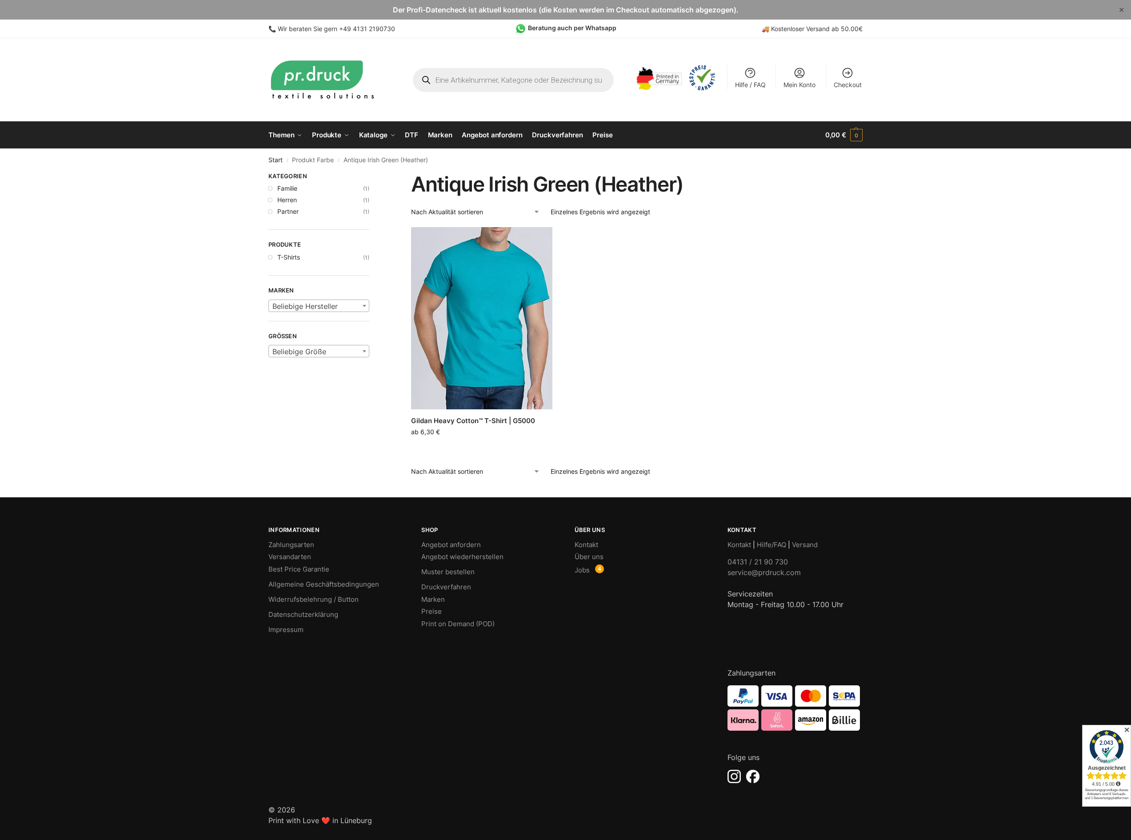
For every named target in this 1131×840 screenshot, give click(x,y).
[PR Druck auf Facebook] (752, 776)
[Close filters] (372, 177)
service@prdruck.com (764, 572)
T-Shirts (288, 257)
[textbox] (319, 306)
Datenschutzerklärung (303, 614)
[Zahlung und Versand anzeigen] (795, 708)
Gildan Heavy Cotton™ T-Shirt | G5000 (473, 420)
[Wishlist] (539, 240)
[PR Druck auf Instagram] (734, 776)
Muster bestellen (448, 572)
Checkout (848, 84)
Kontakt (586, 544)
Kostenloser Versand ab (806, 28)
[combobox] (318, 306)
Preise (431, 611)
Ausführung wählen (482, 450)
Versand (805, 544)
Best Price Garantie (298, 569)
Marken (433, 599)
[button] (844, 135)
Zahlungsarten (291, 544)
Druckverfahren (446, 587)
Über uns (589, 556)
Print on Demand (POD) (458, 624)
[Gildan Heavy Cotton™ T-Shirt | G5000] (481, 318)
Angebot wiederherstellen (462, 556)
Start (275, 160)
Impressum (286, 629)
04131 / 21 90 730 (757, 561)
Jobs (582, 570)
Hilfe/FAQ (771, 544)
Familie (287, 188)
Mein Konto (799, 84)
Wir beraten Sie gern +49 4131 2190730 (336, 28)
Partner (288, 211)
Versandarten (289, 556)
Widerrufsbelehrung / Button (313, 599)
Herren (287, 200)
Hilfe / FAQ (750, 84)
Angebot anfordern (451, 544)
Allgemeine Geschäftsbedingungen (323, 584)
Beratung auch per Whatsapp (572, 28)
